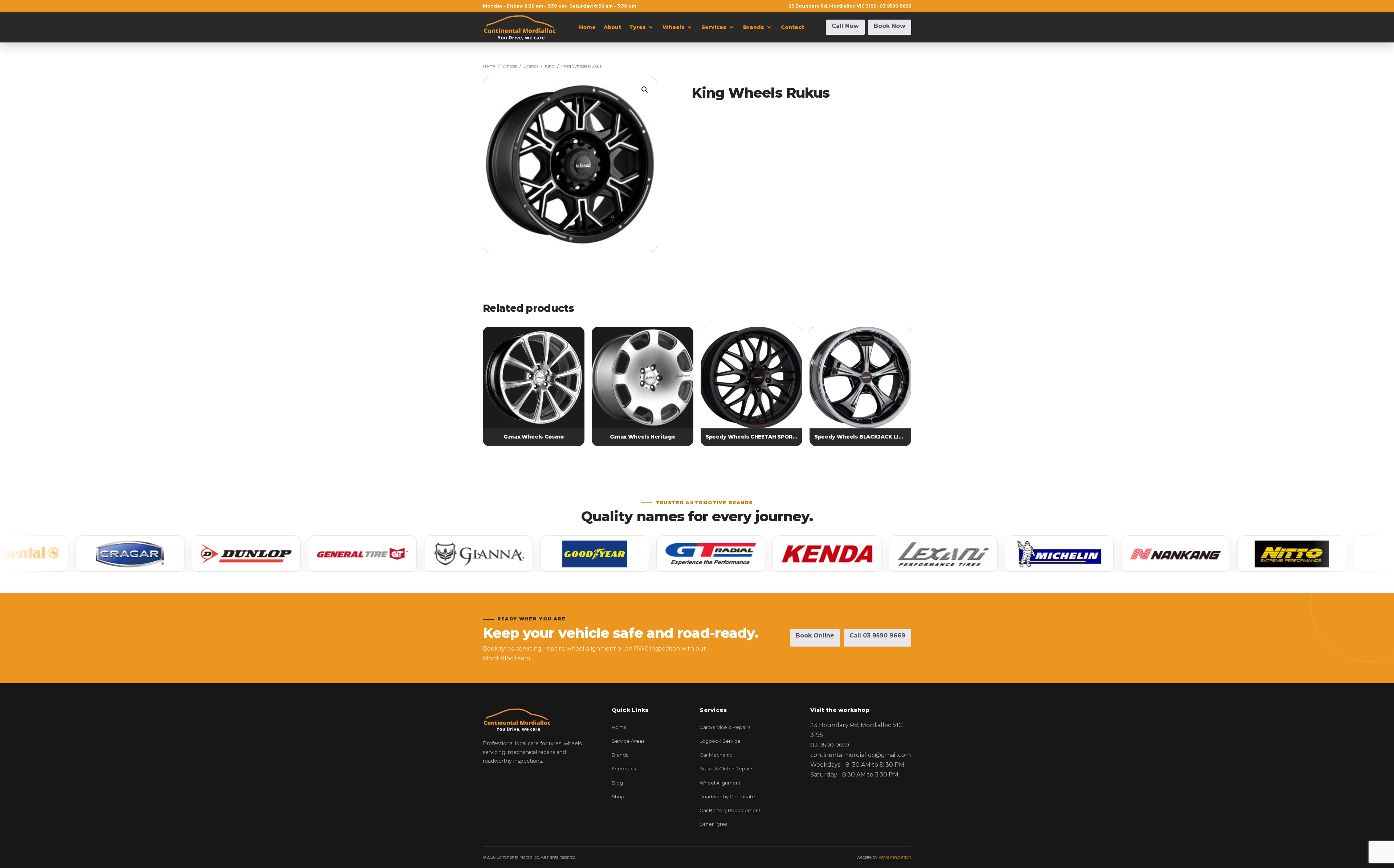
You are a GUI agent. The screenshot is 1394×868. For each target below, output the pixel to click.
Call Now (845, 26)
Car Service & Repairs (725, 727)
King (550, 66)
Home (587, 27)
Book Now (889, 26)
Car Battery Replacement (730, 810)
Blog (617, 783)
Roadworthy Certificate (727, 796)
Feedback (624, 768)
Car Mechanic (716, 755)
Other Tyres (713, 824)
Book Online (815, 635)
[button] (644, 89)
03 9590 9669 (895, 6)
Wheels (674, 27)
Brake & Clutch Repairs (726, 768)
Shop (618, 796)
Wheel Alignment (720, 783)
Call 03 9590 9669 (877, 635)
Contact (792, 27)
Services (713, 27)
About (612, 27)
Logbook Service (720, 741)
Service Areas (628, 741)
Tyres (637, 27)
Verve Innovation (895, 857)
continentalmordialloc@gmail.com (860, 754)
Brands (753, 27)
